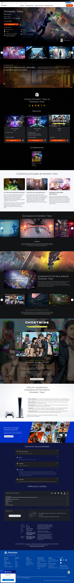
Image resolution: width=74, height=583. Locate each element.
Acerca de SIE (6, 559)
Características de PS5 (49, 5)
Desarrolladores (51, 566)
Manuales (39, 568)
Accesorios (17, 2)
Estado (38, 562)
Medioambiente (29, 559)
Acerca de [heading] (6, 557)
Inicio (5, 555)
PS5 (7, 2)
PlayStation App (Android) (64, 566)
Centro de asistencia (40, 559)
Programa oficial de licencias (53, 567)
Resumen (22, 5)
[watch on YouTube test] (45, 57)
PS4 (15, 560)
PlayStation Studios (7, 562)
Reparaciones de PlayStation (42, 563)
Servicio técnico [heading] (40, 557)
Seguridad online (29, 562)
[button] (10, 35)
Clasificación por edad (52, 563)
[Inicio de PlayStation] (2, 3)
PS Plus (13, 2)
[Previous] (2, 52)
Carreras (5, 560)
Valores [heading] (27, 557)
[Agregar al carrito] (11, 24)
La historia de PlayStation (8, 566)
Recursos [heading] (50, 557)
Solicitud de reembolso (41, 566)
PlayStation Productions (8, 563)
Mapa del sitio (67, 580)
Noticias (21, 2)
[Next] (72, 52)
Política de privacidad (50, 580)
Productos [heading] (17, 557)
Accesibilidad (28, 560)
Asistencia (25, 2)
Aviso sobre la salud (52, 564)
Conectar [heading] (61, 557)
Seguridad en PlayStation (41, 560)
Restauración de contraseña (42, 565)
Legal (45, 580)
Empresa (5, 565)
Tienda (4, 2)
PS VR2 (16, 562)
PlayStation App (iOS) (63, 565)
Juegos (10, 2)
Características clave (29, 5)
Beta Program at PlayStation (64, 568)
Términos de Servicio (52, 559)
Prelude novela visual (39, 5)
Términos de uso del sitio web (59, 580)
